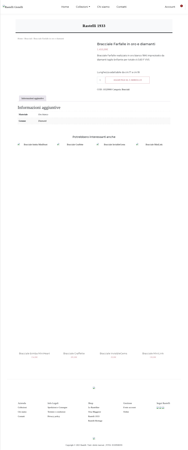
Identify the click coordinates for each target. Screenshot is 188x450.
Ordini (126, 412)
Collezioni (82, 6)
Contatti (122, 6)
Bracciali (28, 38)
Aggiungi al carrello (127, 80)
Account (170, 6)
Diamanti (42, 121)
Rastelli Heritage (95, 421)
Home (65, 6)
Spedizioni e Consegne (57, 407)
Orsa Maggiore (94, 412)
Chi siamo (103, 6)
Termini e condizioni (56, 412)
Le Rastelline (93, 407)
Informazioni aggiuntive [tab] (32, 98)
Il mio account (129, 407)
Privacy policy (54, 416)
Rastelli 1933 (94, 416)
